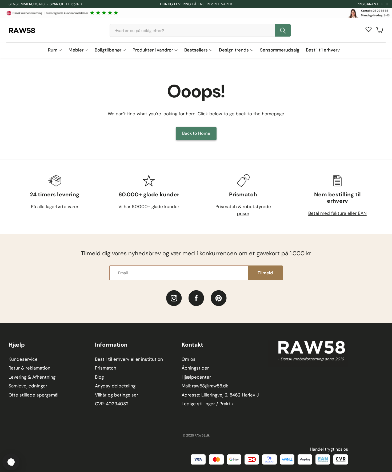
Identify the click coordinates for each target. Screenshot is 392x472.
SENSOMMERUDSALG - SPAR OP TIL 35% (44, 4)
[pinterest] (218, 298)
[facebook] (196, 298)
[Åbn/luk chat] (10, 461)
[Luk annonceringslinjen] (387, 4)
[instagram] (174, 298)
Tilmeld (265, 273)
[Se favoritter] (368, 29)
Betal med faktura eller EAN (337, 213)
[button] (200, 30)
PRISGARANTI (368, 4)
